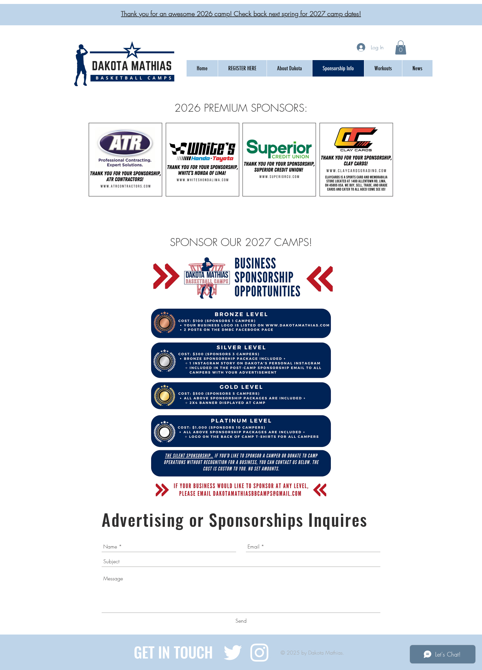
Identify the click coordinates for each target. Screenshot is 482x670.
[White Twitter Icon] (233, 652)
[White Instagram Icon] (259, 652)
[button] (401, 47)
